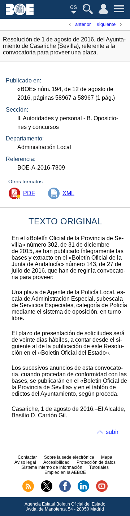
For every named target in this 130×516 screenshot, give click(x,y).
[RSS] (28, 490)
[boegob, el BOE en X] (46, 490)
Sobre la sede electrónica (69, 457)
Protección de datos (96, 462)
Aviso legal (25, 462)
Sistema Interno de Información (51, 467)
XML (68, 193)
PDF (29, 193)
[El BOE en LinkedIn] (83, 490)
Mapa (106, 457)
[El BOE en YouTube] (102, 490)
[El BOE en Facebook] (65, 490)
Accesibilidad (56, 462)
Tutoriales (99, 467)
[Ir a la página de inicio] (20, 13)
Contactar (27, 457)
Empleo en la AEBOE (65, 472)
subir (112, 432)
